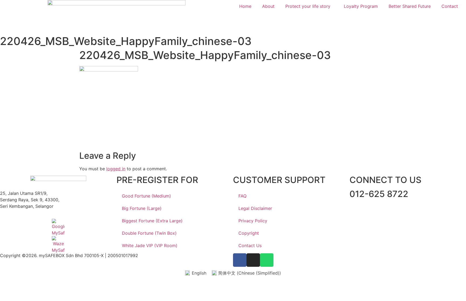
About (268, 6)
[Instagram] (253, 260)
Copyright (248, 233)
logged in (115, 168)
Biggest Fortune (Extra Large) (152, 220)
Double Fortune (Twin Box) (149, 233)
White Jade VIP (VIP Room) (149, 245)
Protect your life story (307, 6)
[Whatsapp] (266, 260)
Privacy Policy (252, 220)
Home (245, 6)
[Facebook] (239, 260)
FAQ (242, 196)
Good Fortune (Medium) (146, 196)
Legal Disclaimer (255, 208)
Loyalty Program (361, 6)
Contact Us (250, 245)
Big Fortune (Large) (142, 208)
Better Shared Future (410, 6)
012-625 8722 (379, 194)
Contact (449, 6)
